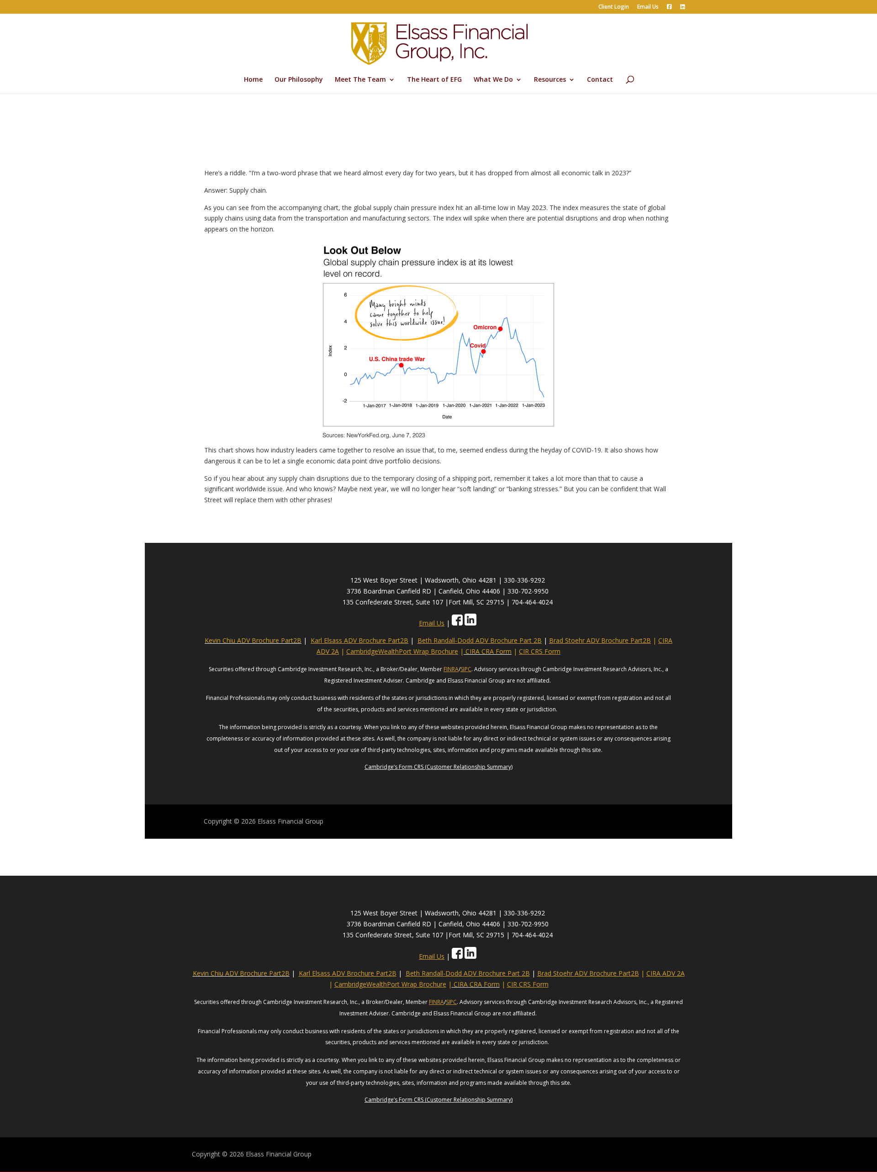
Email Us (648, 7)
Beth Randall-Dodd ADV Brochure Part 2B (479, 640)
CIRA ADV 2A (665, 973)
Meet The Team (360, 80)
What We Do (493, 80)
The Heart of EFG (434, 80)
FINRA (451, 669)
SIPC (465, 669)
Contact (600, 80)
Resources (550, 80)
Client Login (613, 7)
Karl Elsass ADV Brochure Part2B (359, 640)
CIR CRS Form (539, 651)
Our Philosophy (299, 80)
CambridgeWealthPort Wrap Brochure (402, 651)
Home (253, 80)
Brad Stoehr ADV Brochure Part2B (600, 640)
